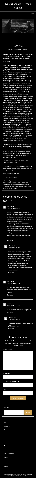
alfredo (26, 50)
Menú (32, 13)
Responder (10, 240)
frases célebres (8, 438)
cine (5, 430)
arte (5, 422)
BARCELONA (7, 426)
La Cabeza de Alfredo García (18, 5)
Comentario (8, 349)
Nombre (6, 373)
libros (5, 442)
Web (4, 390)
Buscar (6, 408)
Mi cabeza (7, 446)
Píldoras (6, 458)
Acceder (6, 466)
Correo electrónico (11, 382)
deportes (6, 434)
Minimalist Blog (12, 475)
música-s (6, 450)
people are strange (9, 454)
